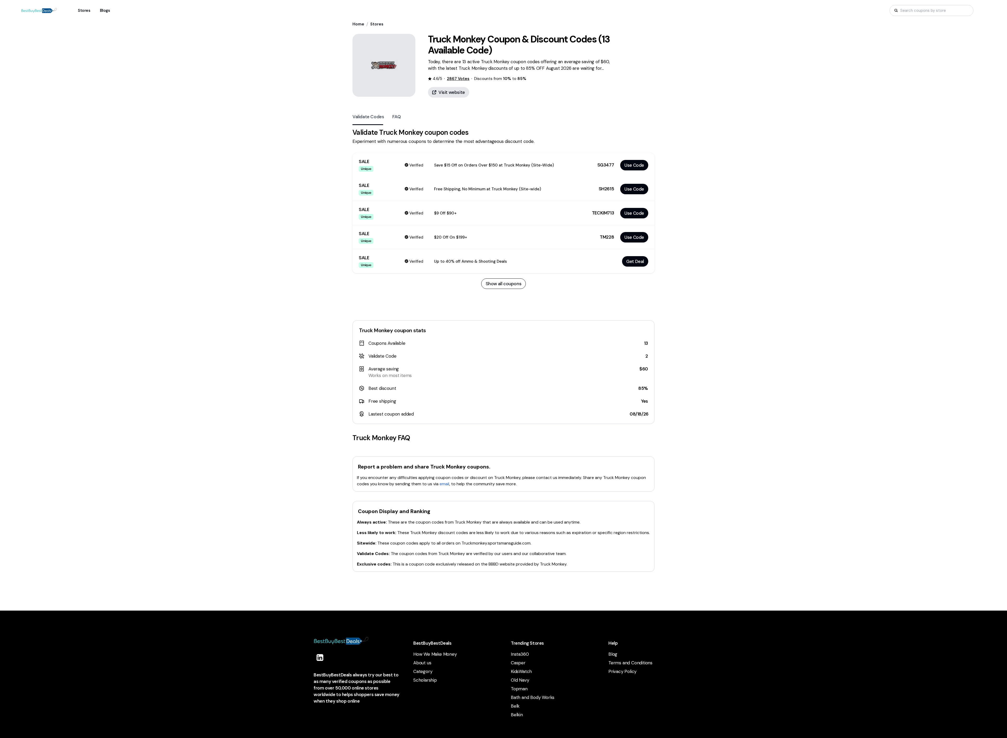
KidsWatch (521, 671)
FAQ (396, 117)
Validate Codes (368, 117)
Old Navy (520, 680)
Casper (518, 663)
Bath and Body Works (532, 697)
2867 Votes (458, 78)
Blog (612, 654)
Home (358, 24)
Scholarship (425, 680)
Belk (515, 706)
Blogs (105, 10)
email (444, 484)
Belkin (517, 715)
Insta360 (520, 654)
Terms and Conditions (630, 663)
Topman (519, 689)
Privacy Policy (622, 671)
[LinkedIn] (320, 657)
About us (422, 663)
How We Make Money (435, 654)
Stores (376, 24)
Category (422, 671)
